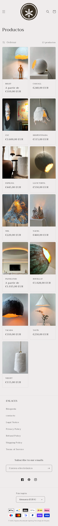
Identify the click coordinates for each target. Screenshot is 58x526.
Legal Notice (12, 422)
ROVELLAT (38, 279)
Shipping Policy (14, 442)
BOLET (8, 84)
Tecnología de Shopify (42, 521)
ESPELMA (9, 183)
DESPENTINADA (40, 135)
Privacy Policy (13, 429)
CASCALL (37, 84)
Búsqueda (11, 409)
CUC (7, 135)
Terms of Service (15, 449)
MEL (7, 231)
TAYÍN (36, 330)
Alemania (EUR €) (27, 499)
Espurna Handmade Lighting (24, 521)
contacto (10, 415)
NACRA (36, 231)
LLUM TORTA (39, 183)
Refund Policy (13, 436)
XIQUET (9, 378)
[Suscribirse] (48, 468)
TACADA (9, 330)
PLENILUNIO (11, 279)
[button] (3, 11)
